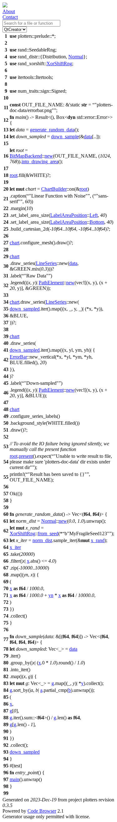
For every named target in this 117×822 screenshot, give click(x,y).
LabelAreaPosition (68, 215)
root (13, 175)
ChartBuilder (54, 189)
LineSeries (46, 263)
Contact (10, 17)
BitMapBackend (26, 156)
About (8, 11)
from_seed (48, 533)
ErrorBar (18, 357)
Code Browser (41, 811)
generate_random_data (52, 129)
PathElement (51, 282)
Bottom (97, 222)
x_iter (15, 547)
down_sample (65, 136)
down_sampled (25, 308)
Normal (75, 56)
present (26, 456)
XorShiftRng (59, 63)
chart (14, 242)
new (49, 156)
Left (94, 215)
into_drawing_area (40, 161)
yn (50, 595)
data (88, 136)
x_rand (98, 540)
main (14, 779)
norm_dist (42, 540)
